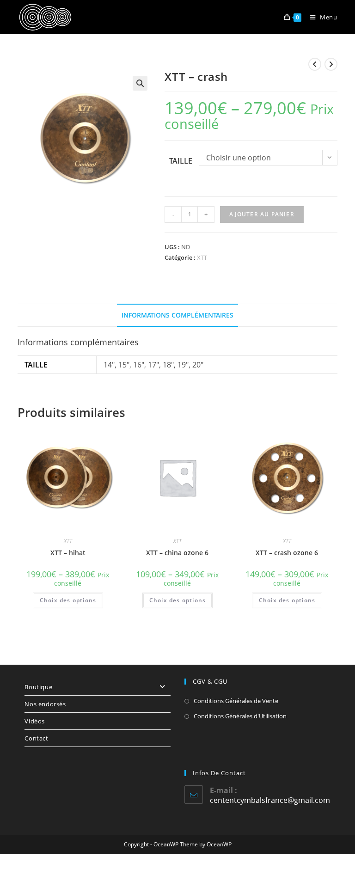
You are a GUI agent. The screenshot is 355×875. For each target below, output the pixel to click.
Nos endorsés (45, 704)
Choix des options (68, 600)
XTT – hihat (68, 552)
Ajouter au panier (261, 214)
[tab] (177, 315)
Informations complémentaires (177, 315)
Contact (36, 738)
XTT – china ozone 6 (177, 552)
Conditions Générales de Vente (236, 701)
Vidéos (34, 721)
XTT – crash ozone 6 (287, 552)
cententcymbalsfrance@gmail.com (270, 800)
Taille (180, 161)
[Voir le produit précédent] (314, 64)
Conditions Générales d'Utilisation (240, 716)
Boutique (38, 687)
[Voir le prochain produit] (330, 64)
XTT (202, 257)
